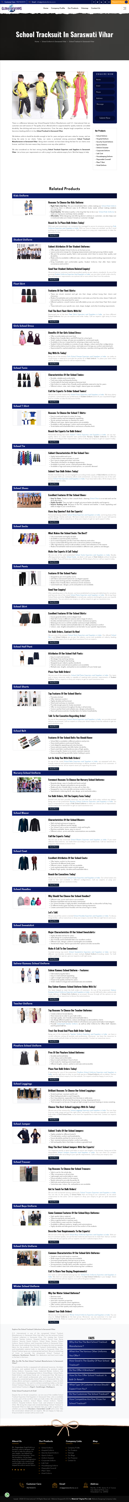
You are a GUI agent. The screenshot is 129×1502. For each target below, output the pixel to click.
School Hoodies (59, 903)
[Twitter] (97, 2)
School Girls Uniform (69, 994)
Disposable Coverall (103, 159)
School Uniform (101, 136)
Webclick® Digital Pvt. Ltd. (81, 1499)
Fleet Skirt (54, 619)
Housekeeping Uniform (104, 156)
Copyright (15, 1499)
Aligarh (32, 1387)
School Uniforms (71, 250)
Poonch (32, 1355)
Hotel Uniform (101, 165)
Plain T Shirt (100, 162)
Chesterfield (40, 1409)
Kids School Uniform (78, 803)
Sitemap (84, 8)
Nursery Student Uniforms (96, 437)
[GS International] (11, 8)
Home (45, 8)
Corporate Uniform (103, 151)
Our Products (73, 8)
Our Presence (72, 1458)
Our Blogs (71, 1455)
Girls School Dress (65, 1114)
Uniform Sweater (102, 148)
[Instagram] (109, 2)
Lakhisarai (15, 1355)
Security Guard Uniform (104, 142)
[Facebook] (94, 2)
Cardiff (48, 1409)
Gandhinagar (40, 1387)
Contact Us (95, 8)
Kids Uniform (91, 358)
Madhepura (50, 1387)
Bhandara (31, 1409)
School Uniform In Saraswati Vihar (54, 41)
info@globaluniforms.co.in (45, 2)
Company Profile (58, 8)
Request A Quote (118, 2)
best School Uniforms (92, 1277)
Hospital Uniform (102, 139)
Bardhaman (24, 1355)
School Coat (58, 827)
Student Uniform (56, 344)
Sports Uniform (101, 145)
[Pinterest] (105, 2)
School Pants (76, 1194)
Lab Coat (99, 153)
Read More (54, 235)
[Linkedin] (101, 2)
